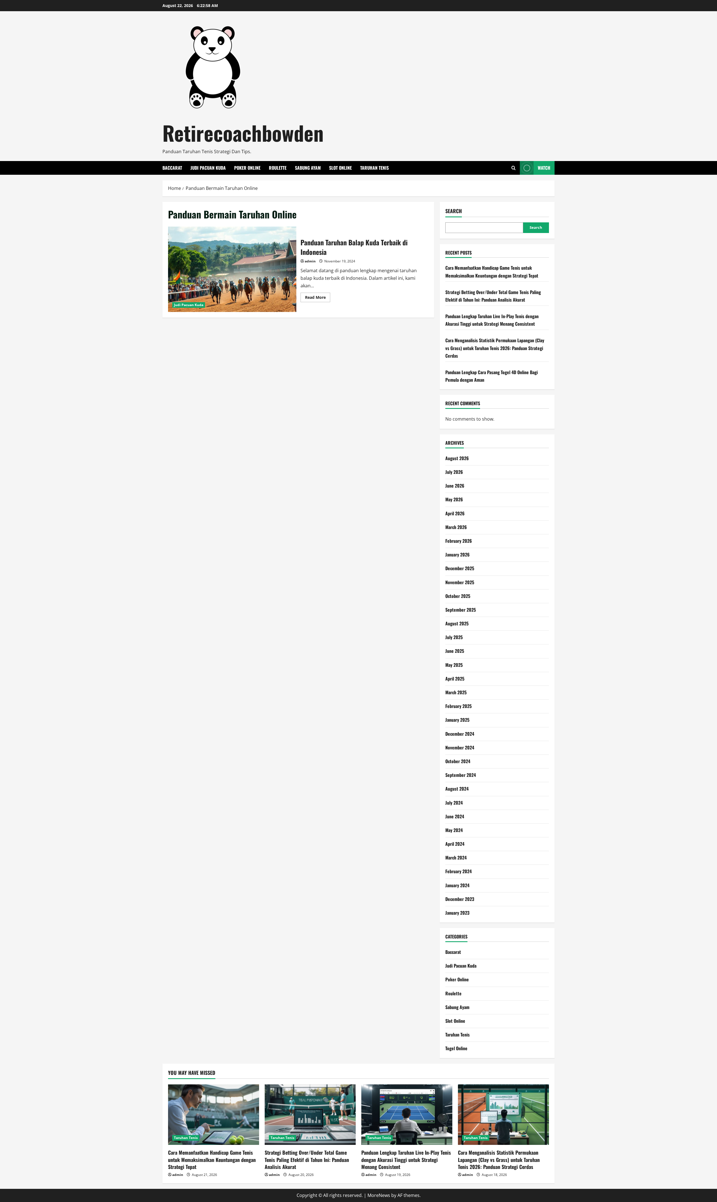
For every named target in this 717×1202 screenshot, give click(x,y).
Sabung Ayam (308, 167)
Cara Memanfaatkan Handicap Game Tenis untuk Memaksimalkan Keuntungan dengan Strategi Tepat (212, 1159)
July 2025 (454, 637)
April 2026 (455, 513)
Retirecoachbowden (243, 133)
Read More (317, 298)
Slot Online (340, 167)
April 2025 (454, 678)
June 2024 (454, 816)
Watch (544, 167)
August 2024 (457, 788)
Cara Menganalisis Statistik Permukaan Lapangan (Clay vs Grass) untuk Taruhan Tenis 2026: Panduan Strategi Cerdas (494, 348)
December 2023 (459, 899)
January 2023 (457, 912)
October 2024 (457, 761)
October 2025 (457, 596)
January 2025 (457, 719)
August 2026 (457, 458)
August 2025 (457, 623)
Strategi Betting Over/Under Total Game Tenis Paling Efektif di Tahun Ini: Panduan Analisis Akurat (307, 1159)
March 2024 (456, 857)
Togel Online (456, 1048)
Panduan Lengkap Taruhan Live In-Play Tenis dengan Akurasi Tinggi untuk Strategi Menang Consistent (406, 1159)
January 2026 (457, 554)
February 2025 (458, 706)
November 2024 (459, 747)
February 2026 (458, 540)
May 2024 (454, 830)
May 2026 (454, 499)
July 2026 (454, 472)
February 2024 (458, 871)
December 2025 (459, 568)
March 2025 (456, 692)
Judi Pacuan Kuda (208, 167)
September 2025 (460, 609)
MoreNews (378, 1195)
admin (310, 261)
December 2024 (459, 733)
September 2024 (460, 775)
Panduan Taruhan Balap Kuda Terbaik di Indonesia (232, 269)
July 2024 (454, 802)
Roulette (278, 167)
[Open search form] (513, 167)
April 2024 (454, 843)
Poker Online (247, 167)
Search (453, 211)
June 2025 (454, 650)
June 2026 (454, 485)
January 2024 (457, 885)
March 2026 (456, 527)
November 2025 (459, 582)
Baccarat (172, 167)
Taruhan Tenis (374, 167)
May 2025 (454, 664)
